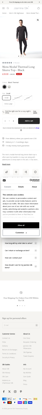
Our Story (26, 338)
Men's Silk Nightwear (16, 13)
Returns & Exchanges (9, 350)
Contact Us (6, 338)
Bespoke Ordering (29, 342)
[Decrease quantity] (5, 121)
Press (25, 384)
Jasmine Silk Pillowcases (27, 347)
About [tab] (34, 187)
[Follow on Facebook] (3, 391)
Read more (6, 164)
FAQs (4, 342)
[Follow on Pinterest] (20, 391)
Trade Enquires (28, 356)
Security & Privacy (8, 357)
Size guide (35, 112)
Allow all (21, 225)
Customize (20, 233)
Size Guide (27, 376)
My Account (27, 369)
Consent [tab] (7, 187)
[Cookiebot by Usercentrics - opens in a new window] (29, 180)
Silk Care (5, 376)
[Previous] (2, 2)
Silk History (6, 373)
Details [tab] (21, 187)
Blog (24, 380)
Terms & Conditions (9, 354)
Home (4, 13)
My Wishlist (27, 373)
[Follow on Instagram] (15, 391)
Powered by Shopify (21, 408)
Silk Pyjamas (27, 352)
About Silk (5, 369)
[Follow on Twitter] (9, 391)
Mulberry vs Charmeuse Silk (7, 381)
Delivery (5, 346)
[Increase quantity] (13, 121)
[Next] (39, 2)
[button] (21, 62)
